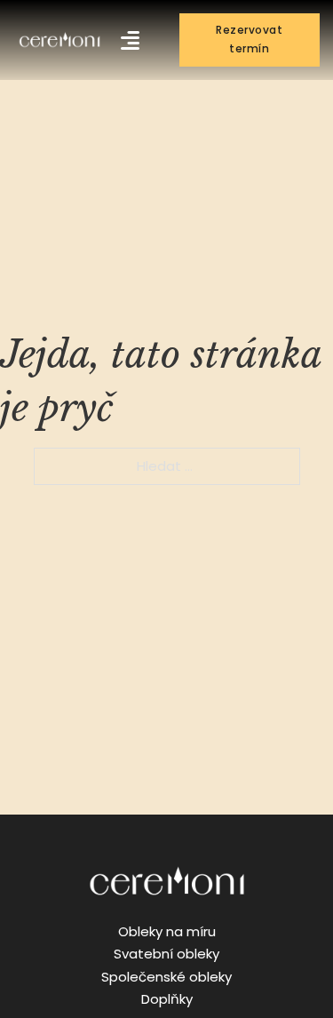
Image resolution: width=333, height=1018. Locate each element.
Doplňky (167, 999)
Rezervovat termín (249, 38)
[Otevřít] (130, 40)
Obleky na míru (167, 931)
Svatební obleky (166, 953)
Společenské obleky (166, 976)
